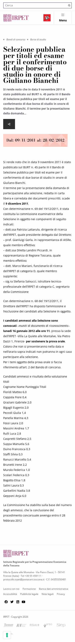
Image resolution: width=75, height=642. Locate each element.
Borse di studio (38, 39)
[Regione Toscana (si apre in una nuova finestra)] (47, 17)
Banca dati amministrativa (53, 588)
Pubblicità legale (29, 594)
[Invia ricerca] (69, 5)
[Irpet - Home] (16, 17)
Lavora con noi (11, 588)
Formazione (29, 588)
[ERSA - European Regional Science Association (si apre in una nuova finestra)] (48, 626)
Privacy (61, 594)
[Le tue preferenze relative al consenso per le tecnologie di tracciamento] (7, 635)
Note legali (48, 594)
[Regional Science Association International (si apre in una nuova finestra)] (35, 626)
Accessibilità (10, 594)
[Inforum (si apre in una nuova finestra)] (8, 626)
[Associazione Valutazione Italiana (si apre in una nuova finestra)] (21, 626)
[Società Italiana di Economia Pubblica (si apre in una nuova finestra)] (61, 626)
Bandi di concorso (15, 39)
